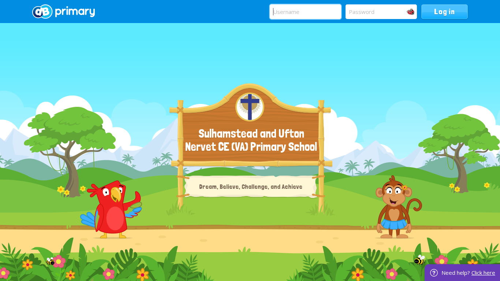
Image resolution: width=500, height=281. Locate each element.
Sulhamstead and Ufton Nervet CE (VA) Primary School (251, 140)
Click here (483, 272)
